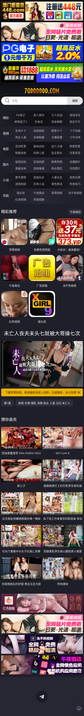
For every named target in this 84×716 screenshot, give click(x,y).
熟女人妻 (20, 137)
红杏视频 (20, 199)
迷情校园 (20, 184)
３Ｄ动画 (75, 130)
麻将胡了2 (20, 121)
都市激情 (20, 177)
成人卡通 (56, 146)
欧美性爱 (75, 146)
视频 (6, 133)
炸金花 (39, 121)
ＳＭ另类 (75, 137)
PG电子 (20, 115)
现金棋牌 (56, 121)
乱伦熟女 (56, 153)
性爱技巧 (75, 184)
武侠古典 (75, 177)
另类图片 (75, 168)
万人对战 (56, 115)
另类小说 (38, 184)
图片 (6, 164)
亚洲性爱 (20, 146)
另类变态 (75, 153)
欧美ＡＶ (56, 130)
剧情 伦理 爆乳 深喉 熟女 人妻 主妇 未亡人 (44, 403)
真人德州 (38, 115)
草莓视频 (56, 193)
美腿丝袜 (20, 168)
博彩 (6, 118)
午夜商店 (38, 193)
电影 (6, 149)
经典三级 (38, 153)
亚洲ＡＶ (20, 130)
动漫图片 (75, 162)
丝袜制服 (38, 137)
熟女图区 (56, 168)
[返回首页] (79, 708)
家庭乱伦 (38, 177)
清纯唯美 (38, 168)
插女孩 (21, 193)
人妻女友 (56, 177)
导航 (6, 195)
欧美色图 (56, 162)
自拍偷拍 (38, 130)
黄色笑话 (56, 184)
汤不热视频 (75, 193)
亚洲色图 (38, 162)
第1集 (7, 403)
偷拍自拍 (38, 146)
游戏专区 (75, 115)
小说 (6, 180)
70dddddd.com (41, 91)
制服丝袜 (20, 153)
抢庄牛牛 (75, 121)
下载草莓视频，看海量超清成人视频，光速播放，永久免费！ (42, 392)
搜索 (75, 100)
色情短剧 (38, 199)
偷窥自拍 (20, 162)
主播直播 (56, 137)
